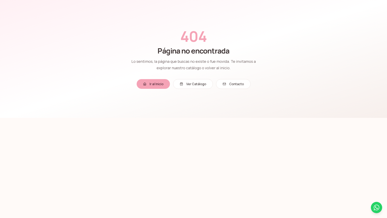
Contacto (236, 84)
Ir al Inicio (156, 84)
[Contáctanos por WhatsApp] (376, 207)
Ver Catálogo (196, 84)
